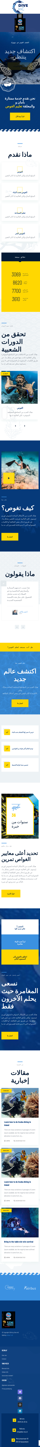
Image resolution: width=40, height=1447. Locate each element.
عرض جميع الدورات (20, 68)
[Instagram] (20, 1404)
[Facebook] (20, 1398)
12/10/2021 (6, 1090)
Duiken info (5, 1372)
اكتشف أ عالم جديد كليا (20, 927)
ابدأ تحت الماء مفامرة (20, 942)
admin (8, 1141)
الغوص (20, 407)
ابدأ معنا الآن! (20, 116)
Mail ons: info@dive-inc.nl (22, 1430)
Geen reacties (20, 1141)
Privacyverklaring (7, 1389)
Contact (4, 1359)
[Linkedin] (20, 1411)
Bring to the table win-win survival (18, 1241)
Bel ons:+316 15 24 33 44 (22, 1420)
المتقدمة (5, 373)
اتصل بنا (10, 537)
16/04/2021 (6, 1150)
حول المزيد (11, 894)
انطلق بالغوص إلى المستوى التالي (20, 958)
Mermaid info (5, 1368)
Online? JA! (10, 1335)
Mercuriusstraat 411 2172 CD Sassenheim (22, 1440)
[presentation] (17, 627)
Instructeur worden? (7, 1376)
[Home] (20, 1392)
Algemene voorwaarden (8, 1385)
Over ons (4, 1355)
